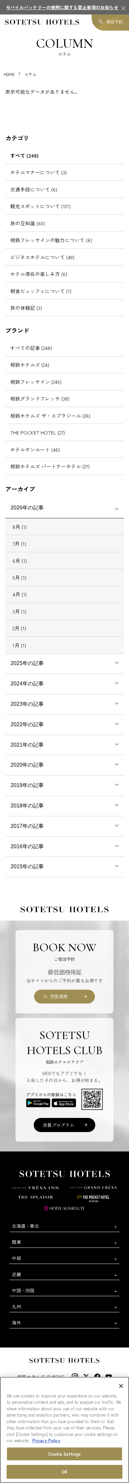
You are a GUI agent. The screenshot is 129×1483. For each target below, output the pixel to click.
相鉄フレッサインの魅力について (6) (51, 239)
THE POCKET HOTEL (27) (37, 432)
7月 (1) (19, 543)
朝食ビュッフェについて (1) (40, 290)
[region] (64, 1430)
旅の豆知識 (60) (27, 223)
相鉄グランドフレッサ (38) (39, 398)
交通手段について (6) (33, 189)
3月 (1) (19, 611)
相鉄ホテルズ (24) (29, 364)
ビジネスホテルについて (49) (42, 257)
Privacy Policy (46, 1440)
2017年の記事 (27, 826)
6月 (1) (20, 560)
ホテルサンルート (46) (35, 449)
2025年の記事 (27, 663)
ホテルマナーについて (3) (38, 172)
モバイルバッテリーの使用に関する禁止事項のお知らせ (62, 7)
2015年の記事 (27, 866)
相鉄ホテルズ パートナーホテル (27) (50, 466)
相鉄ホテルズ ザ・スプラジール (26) (50, 415)
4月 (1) (20, 594)
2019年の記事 (27, 785)
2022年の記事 (27, 724)
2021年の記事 (27, 745)
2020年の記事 (27, 765)
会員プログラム (58, 1125)
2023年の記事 (27, 704)
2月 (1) (19, 628)
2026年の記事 (27, 507)
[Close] (121, 1386)
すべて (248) (24, 155)
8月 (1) (20, 526)
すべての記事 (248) (31, 347)
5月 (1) (19, 577)
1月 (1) (19, 645)
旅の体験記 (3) (26, 307)
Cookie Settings (64, 1454)
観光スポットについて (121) (40, 206)
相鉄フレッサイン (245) (36, 381)
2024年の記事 (27, 683)
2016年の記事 (27, 846)
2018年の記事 (27, 805)
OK (64, 1472)
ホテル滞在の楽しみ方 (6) (38, 273)
